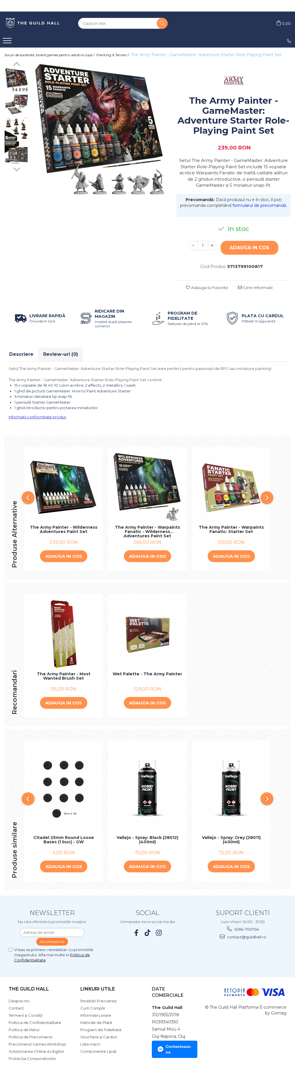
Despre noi (19, 1001)
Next (17, 168)
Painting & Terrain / (113, 55)
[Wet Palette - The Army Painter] (147, 634)
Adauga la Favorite (209, 287)
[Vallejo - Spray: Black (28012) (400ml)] (147, 789)
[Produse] (8, 42)
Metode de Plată (96, 1022)
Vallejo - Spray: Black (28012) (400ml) (147, 840)
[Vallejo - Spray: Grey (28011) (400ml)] (231, 789)
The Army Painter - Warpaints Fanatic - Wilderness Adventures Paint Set (147, 531)
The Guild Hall (29, 989)
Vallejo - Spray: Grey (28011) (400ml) (231, 840)
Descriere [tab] (21, 354)
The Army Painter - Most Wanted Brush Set (63, 676)
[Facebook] (136, 933)
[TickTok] (148, 933)
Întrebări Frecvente (98, 1001)
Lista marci (90, 1044)
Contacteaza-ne (179, 1049)
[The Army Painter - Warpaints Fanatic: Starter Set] (231, 487)
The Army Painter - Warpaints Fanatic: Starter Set (231, 529)
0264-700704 (246, 929)
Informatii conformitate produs (37, 417)
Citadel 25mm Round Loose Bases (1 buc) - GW (63, 840)
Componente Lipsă (98, 1051)
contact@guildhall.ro (246, 937)
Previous (17, 65)
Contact (16, 1008)
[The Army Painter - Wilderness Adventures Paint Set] (63, 487)
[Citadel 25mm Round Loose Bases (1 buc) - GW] (63, 789)
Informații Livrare (95, 1015)
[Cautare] (162, 23)
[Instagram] (159, 933)
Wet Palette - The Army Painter (147, 674)
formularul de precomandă (259, 205)
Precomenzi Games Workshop (37, 1044)
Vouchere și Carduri (98, 1037)
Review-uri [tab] (60, 354)
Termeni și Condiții (26, 1015)
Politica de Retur (24, 1029)
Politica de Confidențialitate (35, 1022)
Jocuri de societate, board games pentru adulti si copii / (49, 55)
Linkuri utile (97, 989)
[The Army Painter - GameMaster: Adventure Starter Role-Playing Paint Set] (100, 130)
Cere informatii (257, 287)
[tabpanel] (100, 130)
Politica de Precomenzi (30, 1037)
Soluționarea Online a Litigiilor (37, 1051)
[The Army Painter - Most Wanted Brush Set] (63, 634)
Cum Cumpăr (92, 1008)
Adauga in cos (249, 247)
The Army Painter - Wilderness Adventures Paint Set (63, 529)
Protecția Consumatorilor (32, 1058)
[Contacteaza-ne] (289, 41)
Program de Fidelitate (101, 1029)
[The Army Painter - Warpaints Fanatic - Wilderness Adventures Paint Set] (147, 487)
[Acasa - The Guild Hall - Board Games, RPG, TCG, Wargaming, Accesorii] (33, 23)
